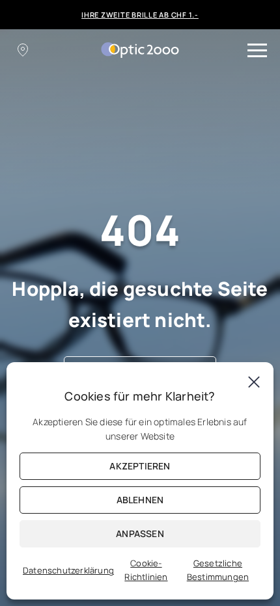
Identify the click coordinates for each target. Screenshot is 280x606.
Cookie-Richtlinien (145, 570)
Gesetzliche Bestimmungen (218, 570)
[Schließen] (253, 381)
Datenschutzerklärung (68, 570)
